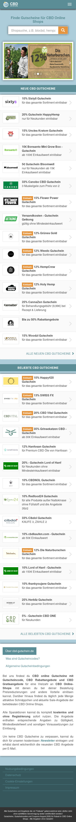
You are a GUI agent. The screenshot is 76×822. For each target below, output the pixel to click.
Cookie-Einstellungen (19, 781)
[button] (6, 61)
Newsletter (48, 740)
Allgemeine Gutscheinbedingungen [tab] (28, 666)
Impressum (12, 787)
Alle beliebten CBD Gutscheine (46, 634)
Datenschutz (13, 775)
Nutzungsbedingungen (19, 769)
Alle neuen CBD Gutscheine (48, 354)
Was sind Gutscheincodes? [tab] (23, 658)
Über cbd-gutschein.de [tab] (19, 651)
